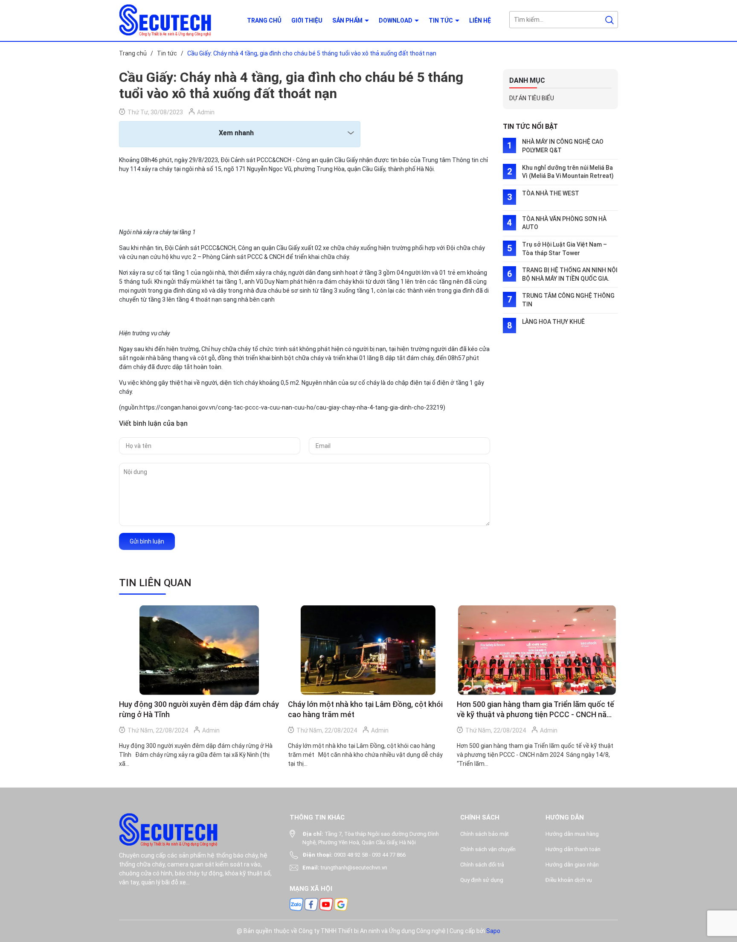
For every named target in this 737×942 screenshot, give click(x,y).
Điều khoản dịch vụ (568, 880)
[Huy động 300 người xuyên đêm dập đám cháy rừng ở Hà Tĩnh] (199, 650)
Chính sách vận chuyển (488, 849)
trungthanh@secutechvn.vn (354, 867)
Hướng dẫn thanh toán (573, 849)
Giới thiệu (306, 20)
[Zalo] (296, 904)
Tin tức (441, 20)
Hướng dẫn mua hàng (572, 834)
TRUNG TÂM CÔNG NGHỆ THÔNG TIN (568, 300)
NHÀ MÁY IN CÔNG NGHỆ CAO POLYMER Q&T (563, 146)
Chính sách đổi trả (482, 864)
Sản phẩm (348, 20)
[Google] (341, 904)
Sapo (493, 930)
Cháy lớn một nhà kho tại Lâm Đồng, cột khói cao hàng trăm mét (365, 709)
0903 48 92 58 (351, 855)
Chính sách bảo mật (484, 834)
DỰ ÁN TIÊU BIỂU (531, 98)
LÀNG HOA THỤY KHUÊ (553, 321)
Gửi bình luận (147, 541)
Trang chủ (264, 20)
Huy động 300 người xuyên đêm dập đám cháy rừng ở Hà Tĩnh (199, 709)
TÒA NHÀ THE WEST (550, 193)
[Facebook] (311, 904)
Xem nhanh (236, 133)
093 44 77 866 (389, 855)
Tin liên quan (155, 583)
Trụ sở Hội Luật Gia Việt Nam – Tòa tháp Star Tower (564, 248)
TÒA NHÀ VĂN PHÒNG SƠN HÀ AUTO (564, 223)
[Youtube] (326, 904)
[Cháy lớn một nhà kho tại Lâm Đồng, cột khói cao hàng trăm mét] (368, 650)
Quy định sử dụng (481, 880)
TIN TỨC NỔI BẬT (530, 126)
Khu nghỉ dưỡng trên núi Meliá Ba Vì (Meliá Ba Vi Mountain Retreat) (568, 172)
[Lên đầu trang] (723, 887)
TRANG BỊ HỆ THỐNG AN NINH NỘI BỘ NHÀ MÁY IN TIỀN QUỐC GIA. (570, 274)
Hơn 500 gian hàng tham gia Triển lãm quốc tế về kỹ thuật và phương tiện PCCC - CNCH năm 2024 (535, 710)
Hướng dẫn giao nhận (572, 864)
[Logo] (176, 20)
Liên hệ (480, 20)
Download (396, 20)
